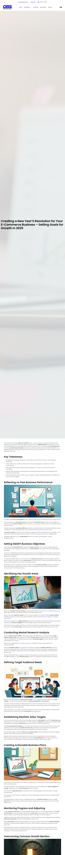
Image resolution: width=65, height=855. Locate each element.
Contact (50, 7)
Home (20, 7)
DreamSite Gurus (41, 529)
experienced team (26, 643)
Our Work (35, 7)
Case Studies (43, 7)
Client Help (33, 2)
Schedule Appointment (23, 2)
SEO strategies (16, 548)
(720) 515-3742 (43, 2)
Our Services (27, 7)
